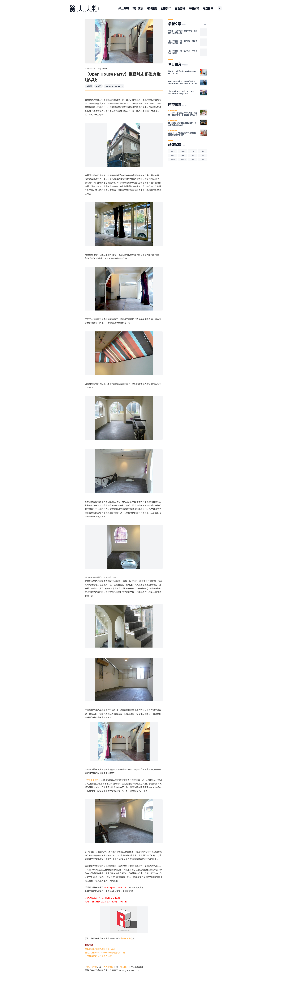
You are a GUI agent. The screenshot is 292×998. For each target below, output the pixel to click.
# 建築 (202, 151)
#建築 (89, 86)
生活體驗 (180, 8)
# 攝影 (182, 155)
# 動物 (192, 159)
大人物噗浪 (92, 966)
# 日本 (202, 159)
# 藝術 (192, 155)
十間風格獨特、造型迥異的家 (98, 956)
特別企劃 (151, 8)
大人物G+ (124, 966)
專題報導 (208, 8)
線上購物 (123, 8)
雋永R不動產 (93, 779)
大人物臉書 (108, 966)
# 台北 (192, 151)
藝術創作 (165, 8)
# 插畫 (173, 159)
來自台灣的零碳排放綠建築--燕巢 (100, 948)
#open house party (114, 86)
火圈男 (104, 68)
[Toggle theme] (220, 8)
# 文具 (182, 151)
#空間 (98, 86)
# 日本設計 (183, 159)
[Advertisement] (124, 981)
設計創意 (137, 8)
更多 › (205, 25)
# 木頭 (202, 155)
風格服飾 (194, 8)
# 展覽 (173, 151)
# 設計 (173, 155)
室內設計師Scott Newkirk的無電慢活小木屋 (105, 952)
